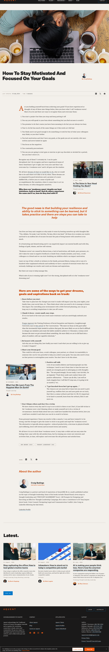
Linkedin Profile (25, 509)
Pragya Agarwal (28, 323)
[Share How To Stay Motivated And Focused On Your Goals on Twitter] (100, 94)
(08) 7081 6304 (98, 624)
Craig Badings (88, 79)
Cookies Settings (77, 649)
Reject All (89, 649)
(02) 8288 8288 (96, 632)
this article (39, 326)
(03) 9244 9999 (97, 628)
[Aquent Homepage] (9, 609)
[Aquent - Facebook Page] (30, 633)
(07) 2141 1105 (98, 626)
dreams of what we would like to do (40, 172)
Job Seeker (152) (27, 444)
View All (8, 593)
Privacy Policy (86, 638)
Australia (100, 609)
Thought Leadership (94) (45, 444)
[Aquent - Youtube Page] (42, 633)
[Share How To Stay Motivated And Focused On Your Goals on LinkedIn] (96, 94)
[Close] (106, 649)
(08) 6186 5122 (95, 630)
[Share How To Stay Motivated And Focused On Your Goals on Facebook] (105, 94)
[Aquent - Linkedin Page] (34, 633)
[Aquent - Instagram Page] (38, 633)
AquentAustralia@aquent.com (90, 635)
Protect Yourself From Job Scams (91, 641)
